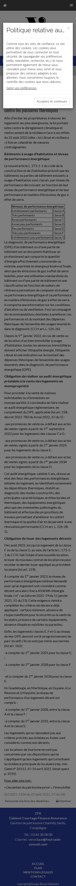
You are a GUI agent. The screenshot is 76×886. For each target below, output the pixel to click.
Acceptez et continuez (52, 101)
